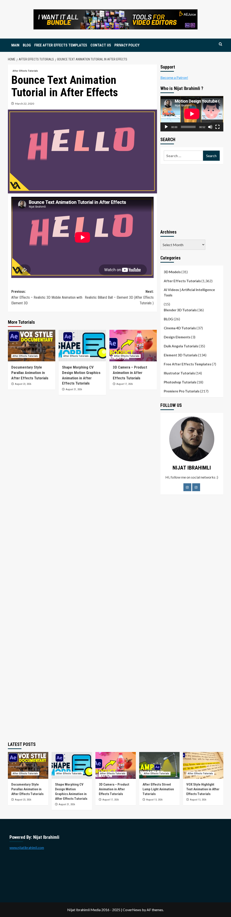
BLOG (27, 45)
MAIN (15, 45)
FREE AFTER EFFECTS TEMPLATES (60, 45)
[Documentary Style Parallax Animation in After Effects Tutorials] (31, 345)
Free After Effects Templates (187, 364)
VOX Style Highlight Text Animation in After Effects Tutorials (202, 789)
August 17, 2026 (124, 384)
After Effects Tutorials (25, 70)
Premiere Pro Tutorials (181, 391)
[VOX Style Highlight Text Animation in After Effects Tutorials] (203, 765)
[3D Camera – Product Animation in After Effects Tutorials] (133, 345)
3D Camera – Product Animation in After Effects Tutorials (130, 372)
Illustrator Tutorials (179, 373)
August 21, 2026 (74, 389)
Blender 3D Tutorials (180, 310)
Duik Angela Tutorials (181, 346)
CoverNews (132, 910)
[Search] (220, 44)
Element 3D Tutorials (180, 355)
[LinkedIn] (196, 487)
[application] (191, 113)
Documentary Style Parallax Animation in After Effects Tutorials (29, 372)
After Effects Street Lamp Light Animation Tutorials (158, 789)
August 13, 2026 (154, 799)
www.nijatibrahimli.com (26, 848)
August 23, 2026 (23, 384)
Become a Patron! (174, 77)
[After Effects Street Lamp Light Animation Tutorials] (159, 765)
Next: (119, 297)
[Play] (166, 127)
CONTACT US (100, 45)
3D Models (172, 272)
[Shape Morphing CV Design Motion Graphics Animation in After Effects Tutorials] (82, 345)
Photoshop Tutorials (180, 382)
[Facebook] (187, 487)
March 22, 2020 (24, 103)
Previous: (46, 297)
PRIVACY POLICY (126, 45)
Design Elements (177, 337)
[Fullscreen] (217, 127)
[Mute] (210, 127)
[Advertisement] (191, 195)
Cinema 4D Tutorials (180, 328)
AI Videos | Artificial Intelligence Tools (189, 292)
